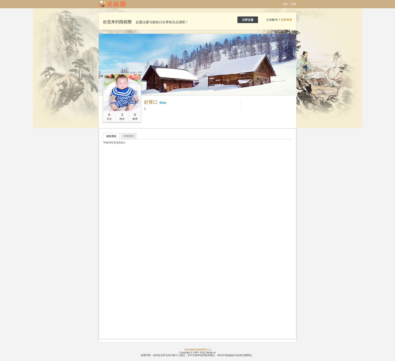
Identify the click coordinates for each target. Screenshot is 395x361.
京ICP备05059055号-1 (197, 349)
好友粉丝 (129, 136)
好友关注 (111, 136)
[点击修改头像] (122, 92)
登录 (293, 4)
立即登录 (286, 19)
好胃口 (151, 102)
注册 (284, 4)
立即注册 (247, 19)
